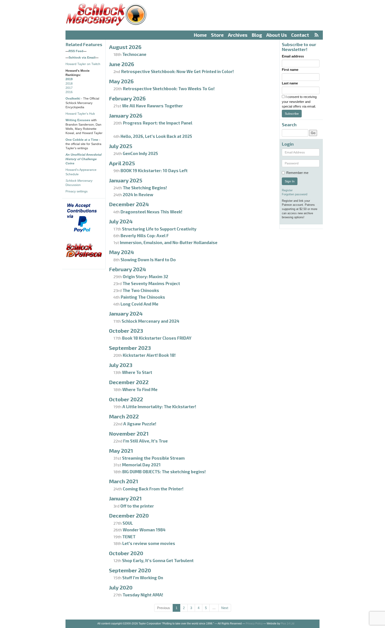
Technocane (134, 54)
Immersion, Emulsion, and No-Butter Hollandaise (168, 242)
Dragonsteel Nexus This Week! (151, 211)
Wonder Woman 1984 (144, 529)
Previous (163, 608)
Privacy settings (77, 191)
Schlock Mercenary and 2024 (150, 321)
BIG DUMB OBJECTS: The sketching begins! (164, 471)
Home (200, 35)
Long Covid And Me (139, 303)
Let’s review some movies (148, 543)
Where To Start (137, 372)
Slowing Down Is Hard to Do (148, 259)
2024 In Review (138, 194)
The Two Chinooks (141, 290)
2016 (69, 92)
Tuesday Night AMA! (143, 594)
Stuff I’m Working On (142, 577)
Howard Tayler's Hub (80, 113)
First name (290, 69)
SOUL (128, 523)
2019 (69, 79)
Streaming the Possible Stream (153, 458)
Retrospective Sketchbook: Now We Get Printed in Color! (177, 71)
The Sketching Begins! (145, 187)
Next (224, 608)
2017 (69, 88)
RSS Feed (76, 51)
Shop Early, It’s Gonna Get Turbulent (158, 560)
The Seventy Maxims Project (151, 283)
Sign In (290, 181)
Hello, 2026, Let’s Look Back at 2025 (156, 136)
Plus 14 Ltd (287, 623)
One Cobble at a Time (82, 139)
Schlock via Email (82, 57)
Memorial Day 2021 (141, 464)
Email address (293, 56)
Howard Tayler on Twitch (83, 64)
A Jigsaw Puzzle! (139, 423)
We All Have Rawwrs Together (152, 105)
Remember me (297, 173)
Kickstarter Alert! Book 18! (149, 355)
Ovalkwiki (73, 98)
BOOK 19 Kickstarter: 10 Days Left (154, 170)
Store (217, 35)
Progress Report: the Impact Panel (157, 122)
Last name (290, 83)
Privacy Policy (254, 623)
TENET (128, 536)
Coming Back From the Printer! (153, 488)
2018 (69, 83)
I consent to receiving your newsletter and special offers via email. (299, 101)
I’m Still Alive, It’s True (145, 440)
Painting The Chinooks (143, 297)
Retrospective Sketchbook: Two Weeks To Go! (169, 88)
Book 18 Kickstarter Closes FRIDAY (156, 338)
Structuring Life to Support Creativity (159, 228)
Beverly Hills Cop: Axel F (145, 235)
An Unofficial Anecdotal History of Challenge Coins (84, 159)
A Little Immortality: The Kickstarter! (159, 406)
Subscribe (292, 113)
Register (287, 190)
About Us (276, 35)
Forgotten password (294, 194)
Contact (300, 35)
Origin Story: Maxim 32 (145, 276)
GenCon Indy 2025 (140, 153)
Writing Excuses (78, 120)
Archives (238, 35)
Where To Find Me (140, 389)
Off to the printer (137, 505)
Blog (257, 35)
